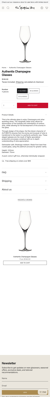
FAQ (4, 172)
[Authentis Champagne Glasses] (25, 228)
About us (7, 189)
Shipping (19, 82)
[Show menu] (3, 8)
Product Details (7, 115)
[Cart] (46, 8)
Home (4, 67)
